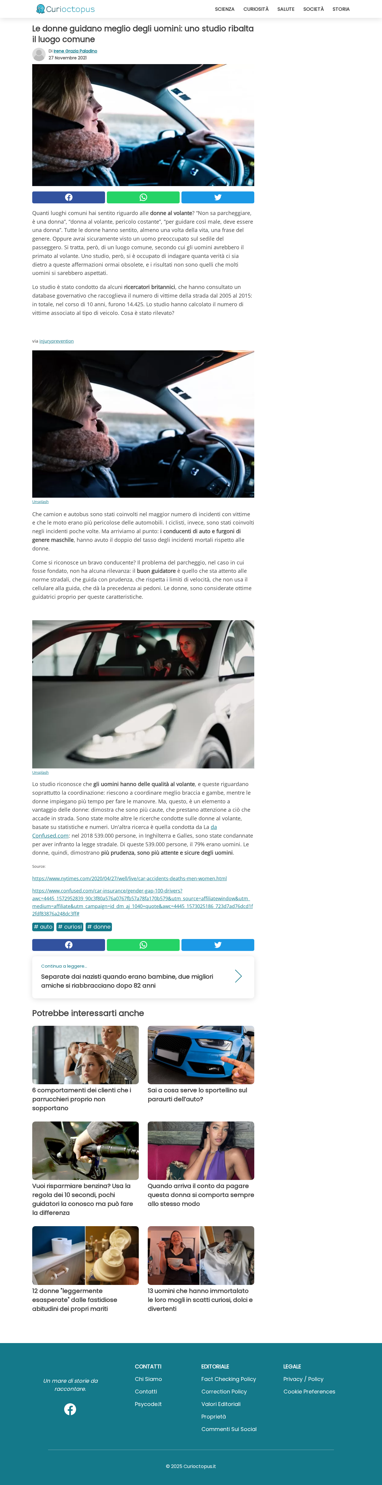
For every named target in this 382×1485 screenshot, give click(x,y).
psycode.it (148, 1404)
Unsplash (40, 501)
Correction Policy (224, 1391)
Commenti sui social (229, 1429)
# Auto (43, 926)
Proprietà (213, 1416)
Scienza (225, 9)
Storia (341, 9)
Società (314, 9)
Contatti (146, 1391)
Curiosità (256, 9)
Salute (286, 9)
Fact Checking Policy (228, 1379)
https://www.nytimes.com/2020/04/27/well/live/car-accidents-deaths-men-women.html (129, 878)
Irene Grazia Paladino (75, 51)
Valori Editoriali (221, 1404)
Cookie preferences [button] (309, 1391)
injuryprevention (56, 341)
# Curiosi (70, 926)
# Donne (98, 926)
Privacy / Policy (304, 1379)
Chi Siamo (148, 1379)
